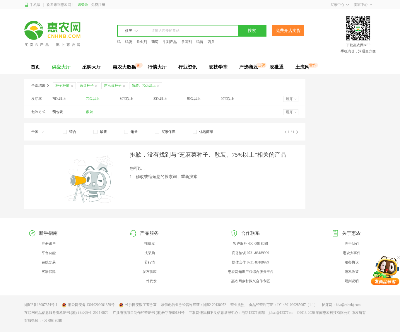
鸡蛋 (128, 42)
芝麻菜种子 (113, 85)
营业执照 (237, 305)
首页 (35, 66)
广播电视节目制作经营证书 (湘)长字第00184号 (148, 313)
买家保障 (49, 272)
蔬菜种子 (87, 85)
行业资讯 (187, 66)
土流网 (302, 66)
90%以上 (194, 99)
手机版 (35, 5)
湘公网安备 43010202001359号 (91, 305)
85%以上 (160, 99)
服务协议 (352, 262)
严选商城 (248, 66)
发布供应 (150, 272)
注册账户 (49, 244)
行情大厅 (157, 66)
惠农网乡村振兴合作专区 (250, 281)
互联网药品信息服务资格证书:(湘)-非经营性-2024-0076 (66, 313)
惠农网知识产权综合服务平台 (250, 272)
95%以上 (227, 99)
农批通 (277, 66)
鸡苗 (199, 42)
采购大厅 (91, 66)
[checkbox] (69, 132)
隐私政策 (352, 272)
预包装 (57, 112)
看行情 (149, 262)
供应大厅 (61, 66)
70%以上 (59, 99)
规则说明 (352, 281)
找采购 (149, 253)
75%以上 (93, 99)
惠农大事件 (351, 253)
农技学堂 (218, 66)
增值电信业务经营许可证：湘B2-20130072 (193, 305)
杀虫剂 (141, 42)
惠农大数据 (124, 66)
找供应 (149, 244)
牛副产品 (170, 42)
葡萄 (154, 42)
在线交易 (49, 262)
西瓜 (211, 42)
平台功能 (49, 253)
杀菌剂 (186, 42)
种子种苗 (62, 85)
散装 (89, 112)
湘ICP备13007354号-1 (40, 305)
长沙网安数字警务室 (141, 305)
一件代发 (150, 281)
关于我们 (352, 244)
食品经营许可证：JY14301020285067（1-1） (283, 305)
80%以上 (126, 99)
